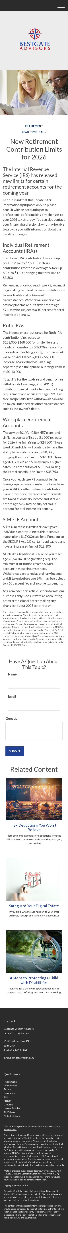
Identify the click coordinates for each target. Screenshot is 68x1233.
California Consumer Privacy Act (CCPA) (40, 1173)
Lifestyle (8, 1104)
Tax (6, 1096)
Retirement (10, 1081)
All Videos (9, 1112)
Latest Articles (12, 1108)
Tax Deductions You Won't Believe (34, 827)
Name (12, 674)
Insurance (9, 1093)
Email (12, 696)
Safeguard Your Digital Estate (34, 905)
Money (7, 1100)
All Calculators (12, 1115)
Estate (7, 1089)
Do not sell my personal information (29, 1179)
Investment (10, 1085)
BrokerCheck (10, 1129)
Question (12, 718)
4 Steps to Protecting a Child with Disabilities (34, 980)
